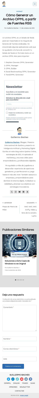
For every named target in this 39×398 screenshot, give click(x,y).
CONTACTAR (19, 391)
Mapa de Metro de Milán (9, 206)
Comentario (8, 307)
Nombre (7, 339)
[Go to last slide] (5, 256)
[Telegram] (13, 379)
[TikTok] (17, 379)
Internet (19, 11)
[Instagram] (26, 379)
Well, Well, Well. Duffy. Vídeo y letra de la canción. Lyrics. (29, 209)
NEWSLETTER (25, 387)
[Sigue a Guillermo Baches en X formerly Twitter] (11, 192)
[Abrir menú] (35, 4)
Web (5, 359)
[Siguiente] (33, 256)
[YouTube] (21, 379)
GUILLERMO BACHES (20, 375)
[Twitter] (8, 379)
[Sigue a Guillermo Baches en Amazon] (27, 192)
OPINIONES (13, 387)
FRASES (25, 383)
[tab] (15, 279)
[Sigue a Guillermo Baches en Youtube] (19, 192)
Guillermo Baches (12, 28)
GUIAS (32, 383)
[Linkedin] (30, 379)
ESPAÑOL (7, 383)
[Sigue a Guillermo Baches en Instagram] (15, 192)
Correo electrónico (11, 349)
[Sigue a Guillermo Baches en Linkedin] (23, 192)
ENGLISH (16, 383)
